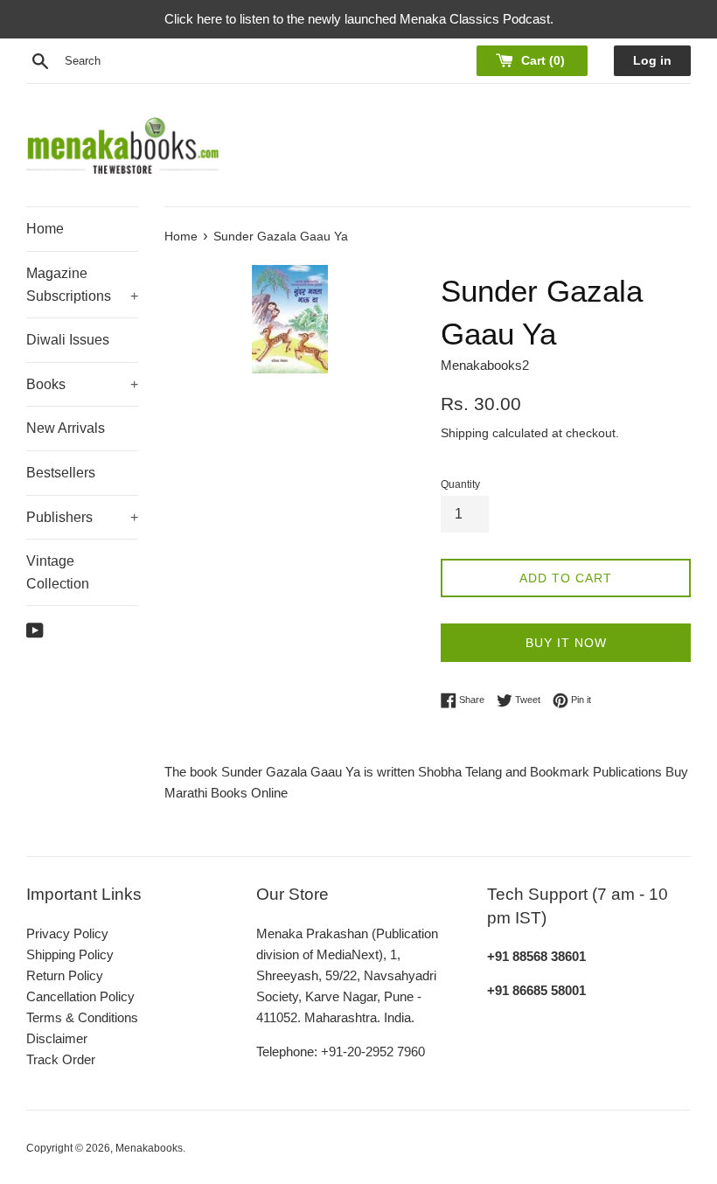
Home (45, 228)
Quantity (460, 484)
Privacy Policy (67, 933)
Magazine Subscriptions (82, 284)
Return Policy (64, 975)
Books (82, 384)
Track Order (60, 1059)
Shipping (465, 433)
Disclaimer (56, 1038)
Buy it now (566, 643)
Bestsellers (60, 472)
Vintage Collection (57, 572)
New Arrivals (65, 428)
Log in (652, 60)
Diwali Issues (67, 339)
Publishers (82, 517)
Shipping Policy (70, 954)
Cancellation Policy (80, 996)
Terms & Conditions (82, 1017)
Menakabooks (149, 1148)
